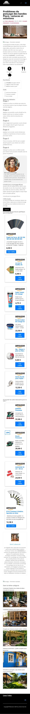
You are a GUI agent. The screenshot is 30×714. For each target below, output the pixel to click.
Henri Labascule (9, 21)
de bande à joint (11, 86)
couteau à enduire (10, 94)
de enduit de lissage (12, 84)
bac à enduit (9, 96)
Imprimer (7, 209)
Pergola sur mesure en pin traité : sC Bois (15, 629)
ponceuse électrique (11, 92)
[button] (11, 42)
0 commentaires (14, 23)
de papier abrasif (13, 82)
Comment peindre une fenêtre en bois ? (14, 609)
